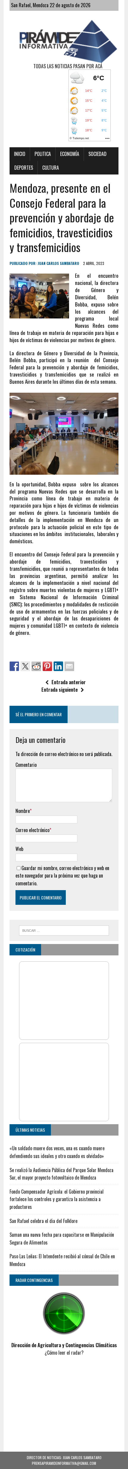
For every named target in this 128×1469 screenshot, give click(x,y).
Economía (69, 153)
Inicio (19, 153)
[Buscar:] (64, 929)
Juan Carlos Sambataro (58, 263)
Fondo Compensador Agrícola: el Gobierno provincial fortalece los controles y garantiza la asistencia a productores (57, 1199)
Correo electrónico (32, 830)
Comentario (26, 764)
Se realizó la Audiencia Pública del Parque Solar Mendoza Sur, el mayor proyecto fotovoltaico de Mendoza (61, 1173)
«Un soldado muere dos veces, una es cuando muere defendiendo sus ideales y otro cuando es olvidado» (57, 1152)
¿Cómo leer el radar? (64, 1352)
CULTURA (50, 167)
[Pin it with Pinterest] (47, 666)
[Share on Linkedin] (58, 666)
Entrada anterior (68, 682)
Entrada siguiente (59, 689)
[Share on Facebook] (14, 666)
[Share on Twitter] (25, 666)
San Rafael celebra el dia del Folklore (43, 1220)
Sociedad (97, 153)
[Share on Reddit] (36, 666)
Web (19, 848)
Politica (43, 153)
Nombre (22, 810)
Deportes (23, 167)
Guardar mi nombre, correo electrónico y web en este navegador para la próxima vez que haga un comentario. (62, 875)
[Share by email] (69, 666)
